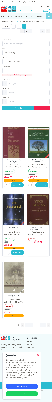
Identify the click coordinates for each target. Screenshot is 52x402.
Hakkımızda (31, 341)
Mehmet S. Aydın (14, 232)
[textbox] (26, 70)
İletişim (29, 344)
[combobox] (26, 70)
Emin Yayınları (37, 16)
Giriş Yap (45, 6)
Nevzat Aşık (14, 164)
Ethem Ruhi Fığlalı (38, 164)
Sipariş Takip (23, 2)
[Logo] (8, 8)
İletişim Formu (34, 2)
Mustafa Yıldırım (14, 299)
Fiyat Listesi (31, 347)
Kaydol (46, 11)
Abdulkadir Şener (38, 232)
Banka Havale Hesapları (10, 2)
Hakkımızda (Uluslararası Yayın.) (14, 16)
